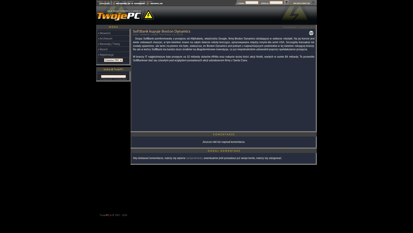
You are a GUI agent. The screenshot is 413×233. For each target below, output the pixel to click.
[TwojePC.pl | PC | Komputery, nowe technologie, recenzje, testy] (103, 4)
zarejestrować (194, 158)
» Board (103, 49)
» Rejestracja (106, 54)
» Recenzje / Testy (109, 43)
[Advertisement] (238, 15)
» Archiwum (105, 38)
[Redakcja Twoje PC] (155, 4)
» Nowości (104, 33)
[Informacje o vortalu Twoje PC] (128, 4)
